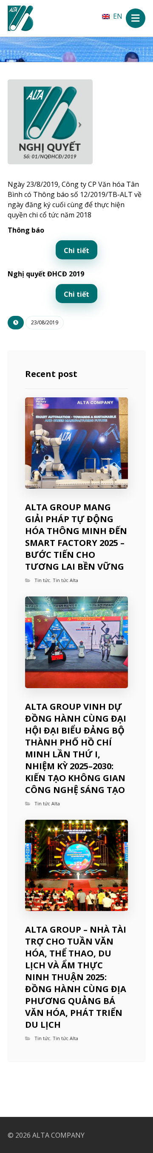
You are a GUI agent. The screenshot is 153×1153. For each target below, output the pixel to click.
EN (117, 16)
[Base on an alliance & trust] (20, 18)
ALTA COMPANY (58, 1135)
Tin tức (42, 580)
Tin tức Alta (65, 580)
